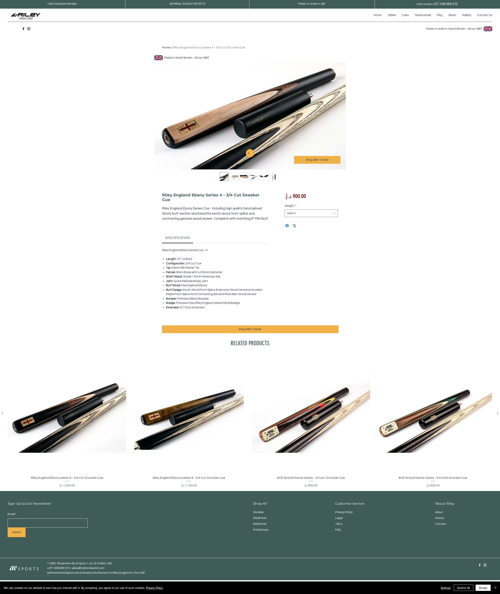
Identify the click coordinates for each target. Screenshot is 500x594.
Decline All (463, 588)
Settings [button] (446, 588)
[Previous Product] (2, 413)
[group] (250, 421)
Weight (290, 205)
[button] (391, 15)
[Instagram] (29, 29)
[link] (177, 238)
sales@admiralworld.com (88, 568)
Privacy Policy (154, 588)
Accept (483, 588)
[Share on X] (294, 225)
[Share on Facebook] (287, 225)
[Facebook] (23, 29)
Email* (12, 514)
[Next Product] (497, 413)
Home (166, 47)
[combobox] (311, 213)
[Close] (495, 588)
